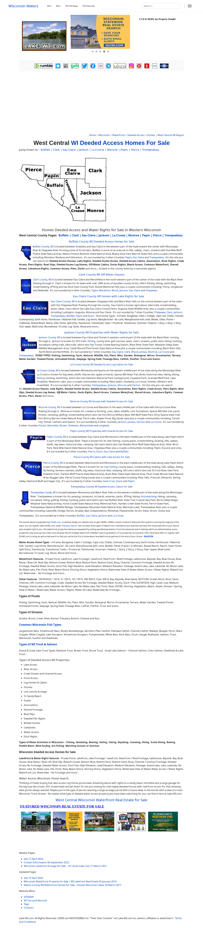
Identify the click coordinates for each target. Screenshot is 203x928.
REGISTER (148, 536)
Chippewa (151, 290)
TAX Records (88, 6)
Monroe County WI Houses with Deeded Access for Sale (101, 401)
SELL (58, 6)
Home (92, 135)
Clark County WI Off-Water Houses (101, 274)
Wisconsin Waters (23, 6)
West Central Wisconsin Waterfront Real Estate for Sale (101, 799)
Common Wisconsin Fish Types (40, 624)
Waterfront (118, 135)
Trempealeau (150, 149)
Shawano (73, 425)
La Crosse (98, 149)
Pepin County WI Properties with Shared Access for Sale (101, 431)
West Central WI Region (171, 135)
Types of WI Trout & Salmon (38, 644)
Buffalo (45, 149)
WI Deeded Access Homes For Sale (120, 143)
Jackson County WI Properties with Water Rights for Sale (101, 332)
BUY (49, 6)
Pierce (135, 149)
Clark (56, 149)
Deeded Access (136, 135)
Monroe (112, 149)
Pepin (124, 149)
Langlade (104, 425)
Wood (114, 290)
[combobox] (161, 6)
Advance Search (69, 525)
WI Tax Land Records (35, 900)
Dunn (91, 315)
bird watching (148, 496)
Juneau (143, 351)
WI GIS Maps (71, 6)
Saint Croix (109, 481)
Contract (29, 907)
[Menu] (190, 6)
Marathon (104, 290)
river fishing (110, 466)
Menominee (86, 425)
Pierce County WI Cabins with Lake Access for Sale (102, 457)
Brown (63, 425)
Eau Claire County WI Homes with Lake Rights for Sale (108, 296)
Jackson (84, 149)
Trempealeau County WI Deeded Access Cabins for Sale (101, 486)
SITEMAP (29, 897)
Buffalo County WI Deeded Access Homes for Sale (101, 241)
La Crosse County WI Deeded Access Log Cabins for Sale (101, 364)
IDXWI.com (55, 522)
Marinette (52, 425)
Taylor (94, 290)
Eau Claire (69, 149)
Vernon (136, 385)
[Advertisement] (101, 94)
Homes (151, 135)
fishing (91, 341)
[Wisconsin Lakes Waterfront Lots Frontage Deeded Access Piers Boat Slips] (44, 36)
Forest (42, 425)
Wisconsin (104, 135)
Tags (26, 904)
